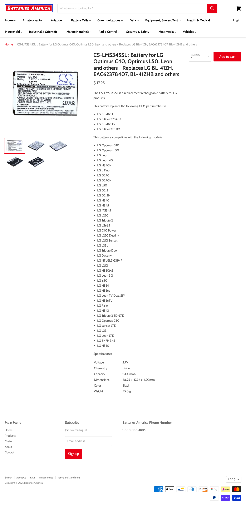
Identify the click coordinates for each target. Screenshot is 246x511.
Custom (9, 441)
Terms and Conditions (69, 477)
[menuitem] (10, 20)
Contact (9, 452)
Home (9, 44)
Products (10, 435)
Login (236, 20)
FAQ (32, 477)
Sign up (73, 454)
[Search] (212, 8)
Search (8, 477)
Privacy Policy (46, 477)
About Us (21, 477)
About (8, 447)
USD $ (231, 479)
